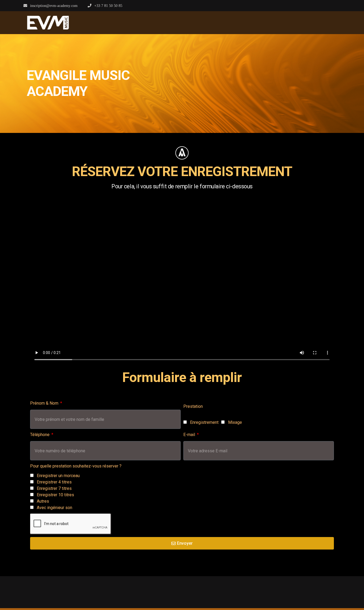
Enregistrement (204, 422)
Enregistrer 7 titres (54, 488)
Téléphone (40, 434)
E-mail (189, 434)
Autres (43, 501)
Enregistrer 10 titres (55, 494)
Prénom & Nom (44, 403)
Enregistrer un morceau (58, 475)
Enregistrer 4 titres (54, 482)
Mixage (235, 422)
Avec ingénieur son (54, 507)
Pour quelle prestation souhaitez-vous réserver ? (76, 466)
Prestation (193, 406)
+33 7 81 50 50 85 (107, 6)
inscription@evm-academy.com (53, 6)
